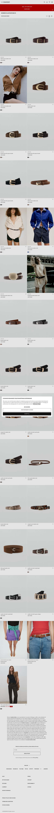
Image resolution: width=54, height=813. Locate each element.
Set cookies (27, 406)
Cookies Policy (37, 404)
